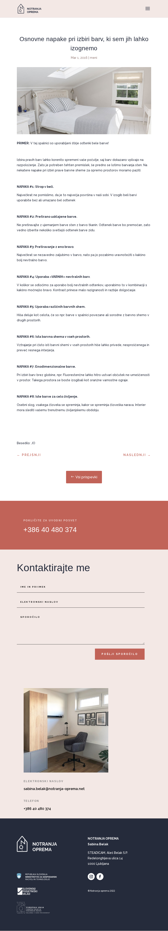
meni (93, 57)
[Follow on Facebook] (99, 876)
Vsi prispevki (86, 477)
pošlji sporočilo (120, 654)
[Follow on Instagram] (91, 876)
